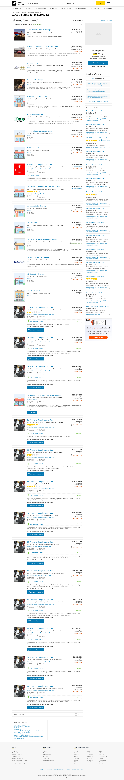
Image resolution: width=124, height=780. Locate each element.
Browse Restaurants (48, 760)
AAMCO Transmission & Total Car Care (97, 138)
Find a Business (47, 753)
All (27, 20)
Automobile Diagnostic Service (44, 573)
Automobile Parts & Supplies (44, 49)
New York (101, 754)
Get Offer (33, 412)
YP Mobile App (47, 754)
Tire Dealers (39, 99)
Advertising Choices (17, 758)
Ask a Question (99, 78)
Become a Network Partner (19, 760)
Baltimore (76, 754)
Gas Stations (39, 276)
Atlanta (76, 751)
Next (81, 714)
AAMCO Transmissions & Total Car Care (97, 306)
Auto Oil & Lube (31, 32)
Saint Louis (102, 763)
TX (18, 12)
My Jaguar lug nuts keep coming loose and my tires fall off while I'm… (97, 96)
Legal (82, 769)
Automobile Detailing (47, 133)
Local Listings (35, 194)
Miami (100, 751)
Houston (89, 753)
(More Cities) (85, 747)
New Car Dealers (57, 49)
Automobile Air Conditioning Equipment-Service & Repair (51, 167)
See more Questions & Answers (98, 101)
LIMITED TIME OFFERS (55, 321)
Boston (76, 756)
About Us (14, 751)
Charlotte (76, 758)
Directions (89, 120)
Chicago (76, 760)
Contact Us (15, 753)
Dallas (75, 762)
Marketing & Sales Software (19, 763)
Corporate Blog (16, 756)
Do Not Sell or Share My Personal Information (57, 769)
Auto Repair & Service (59, 65)
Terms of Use (75, 769)
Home (13, 12)
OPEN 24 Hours (37, 24)
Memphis (89, 763)
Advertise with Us (17, 754)
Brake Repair (46, 293)
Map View (18, 20)
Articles (45, 751)
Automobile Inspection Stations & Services (47, 225)
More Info (51, 169)
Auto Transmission (101, 145)
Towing (46, 276)
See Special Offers (43, 169)
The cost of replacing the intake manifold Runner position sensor (96, 90)
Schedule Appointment (36, 330)
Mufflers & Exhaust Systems (44, 340)
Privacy (41, 769)
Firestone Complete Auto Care (95, 111)
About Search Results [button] (106, 20)
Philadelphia (102, 760)
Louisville (89, 762)
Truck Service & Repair (42, 150)
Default (79, 20)
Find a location (78, 166)
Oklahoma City (103, 756)
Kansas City (90, 756)
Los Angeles (90, 760)
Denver (76, 763)
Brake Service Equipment (56, 82)
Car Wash (38, 133)
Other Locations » (105, 113)
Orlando (101, 758)
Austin (75, 753)
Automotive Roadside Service (57, 241)
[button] (108, 3)
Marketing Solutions (17, 762)
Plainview (23, 12)
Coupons (34, 169)
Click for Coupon (34, 175)
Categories (46, 758)
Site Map (45, 756)
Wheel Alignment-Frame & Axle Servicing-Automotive (50, 310)
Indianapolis (90, 754)
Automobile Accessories (59, 117)
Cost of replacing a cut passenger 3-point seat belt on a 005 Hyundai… (97, 84)
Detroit (88, 751)
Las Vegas (89, 758)
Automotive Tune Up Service (44, 32)
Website (29, 34)
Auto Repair (31, 12)
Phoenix (101, 762)
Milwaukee (102, 753)
